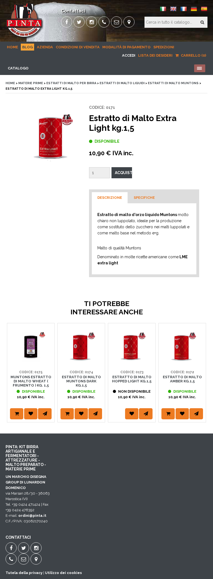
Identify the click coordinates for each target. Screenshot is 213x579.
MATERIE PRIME (30, 83)
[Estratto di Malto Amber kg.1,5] (182, 361)
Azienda (45, 47)
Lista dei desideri (155, 55)
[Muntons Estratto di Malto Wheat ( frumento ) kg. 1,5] (31, 361)
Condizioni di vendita (78, 47)
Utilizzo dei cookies (63, 573)
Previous (12, 380)
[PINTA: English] (173, 11)
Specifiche (144, 197)
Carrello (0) (193, 55)
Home (12, 47)
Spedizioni (163, 47)
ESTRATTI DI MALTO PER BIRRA (71, 83)
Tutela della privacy (24, 573)
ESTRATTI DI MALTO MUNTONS (173, 83)
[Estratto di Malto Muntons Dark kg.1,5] (81, 361)
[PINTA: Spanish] (204, 11)
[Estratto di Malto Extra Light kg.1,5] (50, 138)
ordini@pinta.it (32, 515)
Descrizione (109, 197)
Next (200, 380)
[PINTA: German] (194, 11)
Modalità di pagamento (126, 47)
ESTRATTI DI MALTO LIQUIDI (122, 83)
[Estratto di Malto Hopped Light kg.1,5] (131, 361)
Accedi (128, 55)
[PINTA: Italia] (163, 11)
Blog (27, 47)
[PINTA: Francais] (183, 11)
